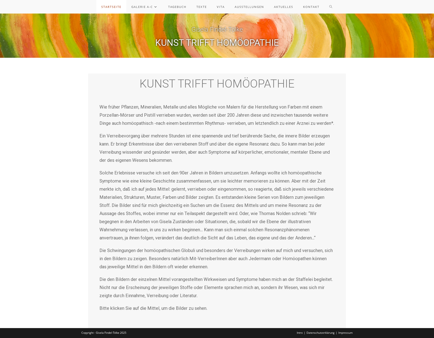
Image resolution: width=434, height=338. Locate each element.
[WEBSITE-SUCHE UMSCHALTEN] (331, 7)
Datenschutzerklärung (321, 333)
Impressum (345, 333)
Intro (300, 333)
